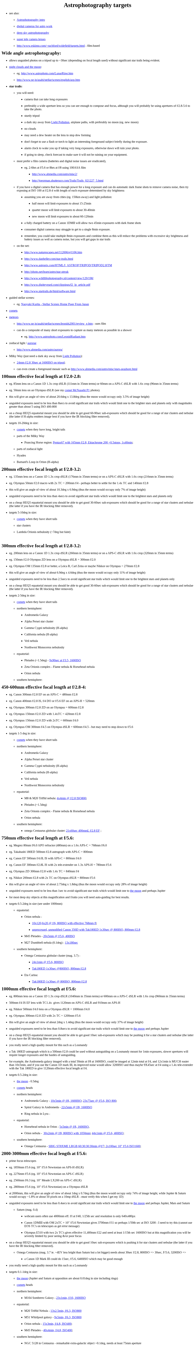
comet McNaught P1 (77, 390)
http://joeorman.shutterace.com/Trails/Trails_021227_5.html (67, 180)
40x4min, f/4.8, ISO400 (57, 1330)
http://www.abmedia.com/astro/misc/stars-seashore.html (104, 369)
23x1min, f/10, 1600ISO (71, 1297)
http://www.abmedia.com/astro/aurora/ (40, 349)
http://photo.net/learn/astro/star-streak (46, 271)
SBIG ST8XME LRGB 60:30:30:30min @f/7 (76, 1146)
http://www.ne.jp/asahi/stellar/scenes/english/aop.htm (48, 79)
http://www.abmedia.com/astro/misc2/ (54, 174)
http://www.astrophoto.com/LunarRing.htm (47, 73)
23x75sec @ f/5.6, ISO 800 (99, 1100)
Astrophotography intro (31, 19)
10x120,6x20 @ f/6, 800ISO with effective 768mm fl (64, 923)
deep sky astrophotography (33, 32)
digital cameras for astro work (34, 26)
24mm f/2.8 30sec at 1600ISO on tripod (41, 362)
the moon (135, 890)
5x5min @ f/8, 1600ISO (74, 1126)
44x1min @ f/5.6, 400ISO (107, 1133)
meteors (13, 317)
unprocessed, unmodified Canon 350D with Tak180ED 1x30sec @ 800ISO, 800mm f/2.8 (86, 929)
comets (13, 310)
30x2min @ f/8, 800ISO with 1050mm (66, 1133)
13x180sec (71, 942)
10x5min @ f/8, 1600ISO (66, 1100)
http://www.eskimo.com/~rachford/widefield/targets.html (51, 45)
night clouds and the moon (25, 66)
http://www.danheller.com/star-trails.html (48, 258)
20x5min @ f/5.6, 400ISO (59, 936)
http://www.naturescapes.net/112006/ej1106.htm (53, 252)
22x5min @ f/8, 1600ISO (76, 1107)
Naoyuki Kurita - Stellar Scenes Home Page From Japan (55, 304)
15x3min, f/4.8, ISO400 (57, 1323)
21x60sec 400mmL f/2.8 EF (83, 830)
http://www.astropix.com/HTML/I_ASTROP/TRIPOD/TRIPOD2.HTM (68, 265)
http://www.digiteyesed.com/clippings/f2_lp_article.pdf (57, 284)
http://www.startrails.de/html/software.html (49, 291)
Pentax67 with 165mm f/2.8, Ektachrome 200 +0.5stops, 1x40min (92, 442)
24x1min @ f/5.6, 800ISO (48, 962)
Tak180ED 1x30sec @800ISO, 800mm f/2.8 (59, 968)
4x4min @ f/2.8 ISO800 (71, 798)
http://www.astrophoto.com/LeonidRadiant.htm (57, 336)
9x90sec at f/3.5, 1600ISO (65, 660)
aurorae (31, 343)
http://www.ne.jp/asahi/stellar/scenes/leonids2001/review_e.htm (55, 323)
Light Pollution (60, 122)
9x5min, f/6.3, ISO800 (68, 1317)
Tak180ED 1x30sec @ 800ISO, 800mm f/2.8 (59, 981)
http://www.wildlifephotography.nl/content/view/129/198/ (59, 278)
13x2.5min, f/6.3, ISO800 (66, 1310)
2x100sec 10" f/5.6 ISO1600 (122, 1146)
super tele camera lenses (31, 39)
